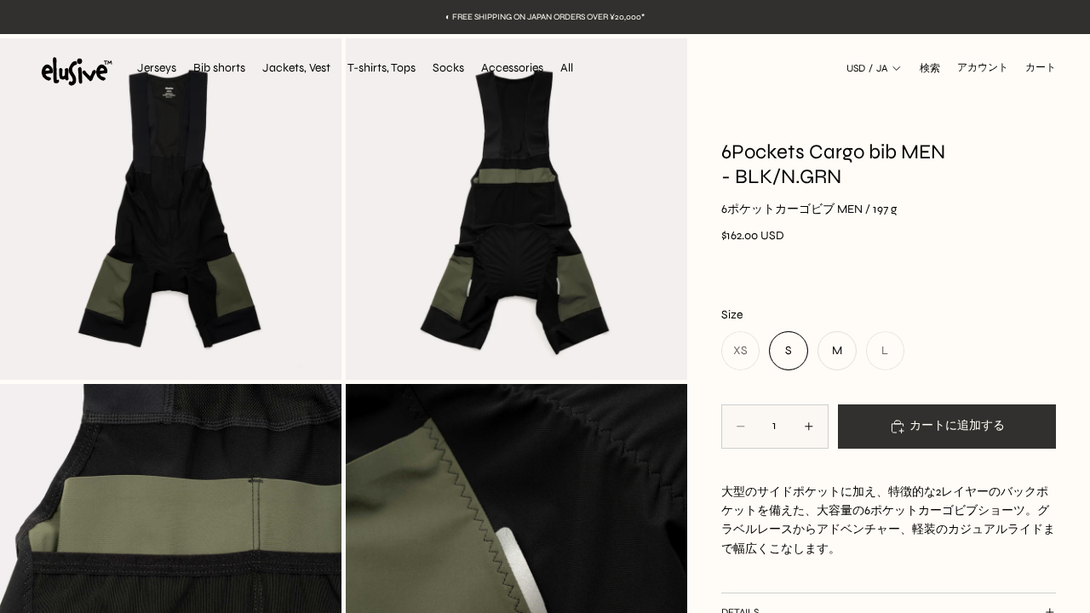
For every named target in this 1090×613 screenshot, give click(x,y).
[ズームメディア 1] (170, 209)
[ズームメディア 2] (516, 209)
